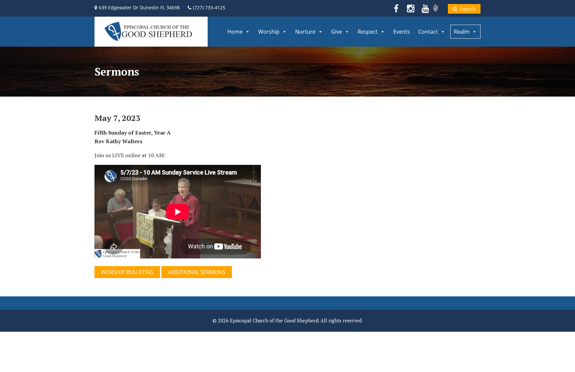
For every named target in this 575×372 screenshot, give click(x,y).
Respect (368, 31)
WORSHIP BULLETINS (127, 272)
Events (401, 31)
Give (336, 31)
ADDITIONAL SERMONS (196, 272)
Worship (269, 31)
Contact (428, 31)
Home (235, 31)
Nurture (305, 31)
